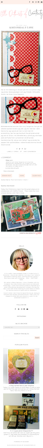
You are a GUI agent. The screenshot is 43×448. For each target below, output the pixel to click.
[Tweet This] (20, 149)
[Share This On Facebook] (17, 149)
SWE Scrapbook (31, 90)
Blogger (26, 441)
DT (21, 151)
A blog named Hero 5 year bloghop (21, 385)
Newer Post (6, 175)
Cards (16, 151)
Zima (8, 160)
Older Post (37, 175)
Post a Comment (9, 171)
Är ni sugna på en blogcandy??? (21, 431)
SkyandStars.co (29, 445)
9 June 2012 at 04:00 (12, 168)
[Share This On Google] (25, 149)
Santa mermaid (7, 186)
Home (22, 175)
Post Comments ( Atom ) (19, 180)
